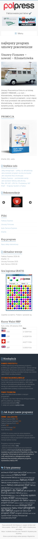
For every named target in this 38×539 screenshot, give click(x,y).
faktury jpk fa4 (5, 480)
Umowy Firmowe (7, 224)
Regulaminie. (31, 536)
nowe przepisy (15, 505)
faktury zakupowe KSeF (18, 485)
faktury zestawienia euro (16, 488)
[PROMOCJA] (19, 121)
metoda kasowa (21, 498)
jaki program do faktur (14, 489)
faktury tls (4, 485)
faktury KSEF (27, 479)
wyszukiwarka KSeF (8, 518)
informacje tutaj (12, 450)
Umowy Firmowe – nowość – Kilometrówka (17, 56)
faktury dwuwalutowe (22, 477)
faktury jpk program (14, 480)
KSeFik (3, 232)
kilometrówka (6, 495)
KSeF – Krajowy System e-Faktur (13, 186)
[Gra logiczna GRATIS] (19, 292)
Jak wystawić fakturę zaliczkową (13, 181)
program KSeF (8, 513)
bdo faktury (30, 472)
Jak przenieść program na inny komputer (16, 173)
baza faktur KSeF (20, 472)
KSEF (12, 497)
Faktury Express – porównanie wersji (14, 178)
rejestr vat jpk (31, 513)
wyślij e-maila (19, 405)
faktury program (31, 482)
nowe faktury (6, 505)
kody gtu (18, 495)
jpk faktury (24, 493)
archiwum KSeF (7, 472)
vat (26, 515)
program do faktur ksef (22, 511)
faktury (14, 477)
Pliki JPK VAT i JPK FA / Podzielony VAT (15, 183)
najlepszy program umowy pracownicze (24, 503)
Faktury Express (7, 221)
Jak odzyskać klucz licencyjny (12, 176)
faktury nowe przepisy (9, 482)
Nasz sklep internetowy (9, 244)
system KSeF (6, 515)
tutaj (17, 446)
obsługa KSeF (26, 505)
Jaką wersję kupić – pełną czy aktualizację (16, 171)
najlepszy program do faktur (14, 500)
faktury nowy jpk (22, 482)
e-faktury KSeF (19, 475)
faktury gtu (32, 477)
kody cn (14, 495)
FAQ (18, 403)
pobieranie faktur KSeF (12, 508)
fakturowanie (6, 477)
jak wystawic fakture (13, 493)
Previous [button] (3, 202)
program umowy (22, 513)
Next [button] (30, 202)
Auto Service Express (9, 228)
